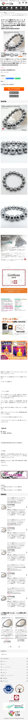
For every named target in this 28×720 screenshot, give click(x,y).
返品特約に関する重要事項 (8, 84)
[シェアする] (3, 78)
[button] (19, 3)
